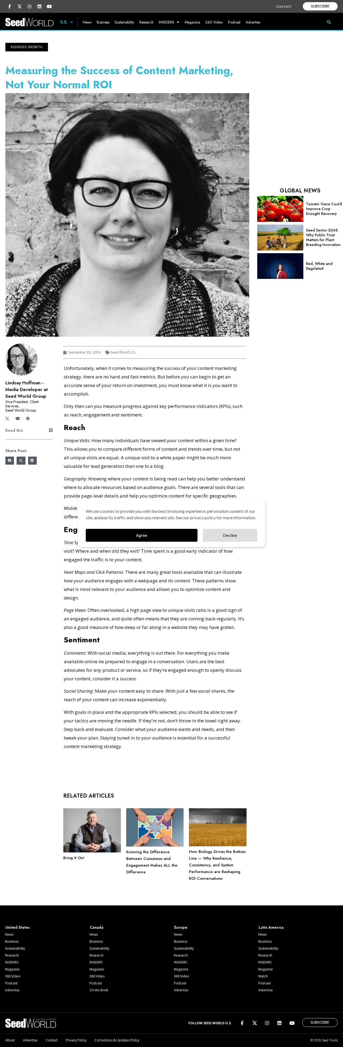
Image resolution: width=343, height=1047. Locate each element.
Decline (230, 535)
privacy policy (203, 517)
